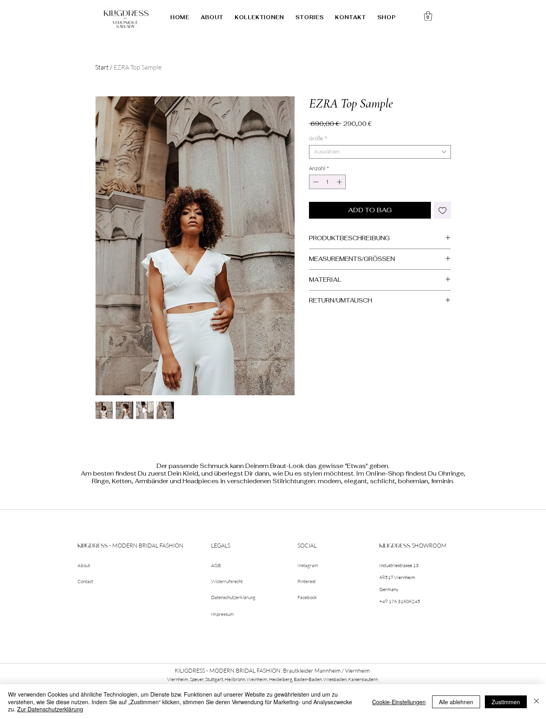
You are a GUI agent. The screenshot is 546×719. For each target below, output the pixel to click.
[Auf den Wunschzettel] (442, 210)
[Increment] (340, 182)
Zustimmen (506, 702)
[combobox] (380, 152)
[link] (428, 16)
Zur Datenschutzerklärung (50, 709)
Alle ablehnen (456, 702)
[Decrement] (315, 182)
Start (102, 67)
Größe (318, 138)
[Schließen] (536, 702)
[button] (259, 17)
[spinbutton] (327, 182)
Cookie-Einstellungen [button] (399, 702)
